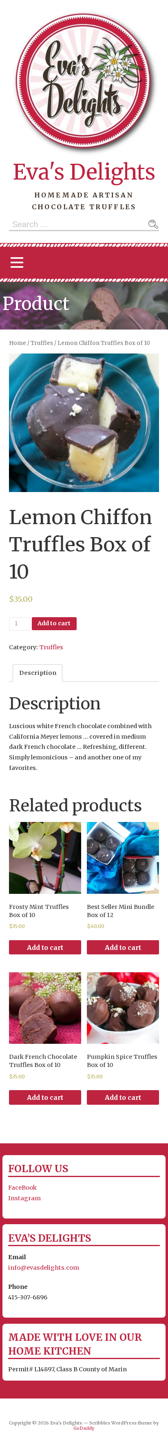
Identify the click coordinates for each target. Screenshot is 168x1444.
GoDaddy (83, 1428)
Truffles (42, 343)
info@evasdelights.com (43, 1267)
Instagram (24, 1198)
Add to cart (54, 623)
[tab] (37, 672)
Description (37, 672)
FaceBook (22, 1187)
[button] (16, 262)
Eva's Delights (84, 172)
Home (17, 343)
